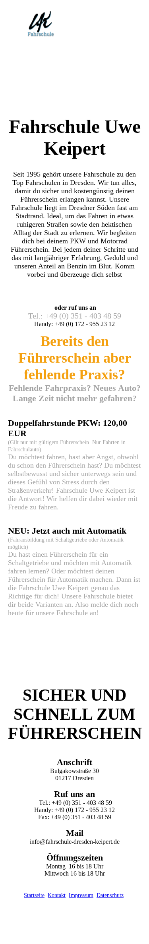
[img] (41, 24)
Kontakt (57, 895)
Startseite (34, 895)
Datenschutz (110, 895)
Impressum (81, 895)
